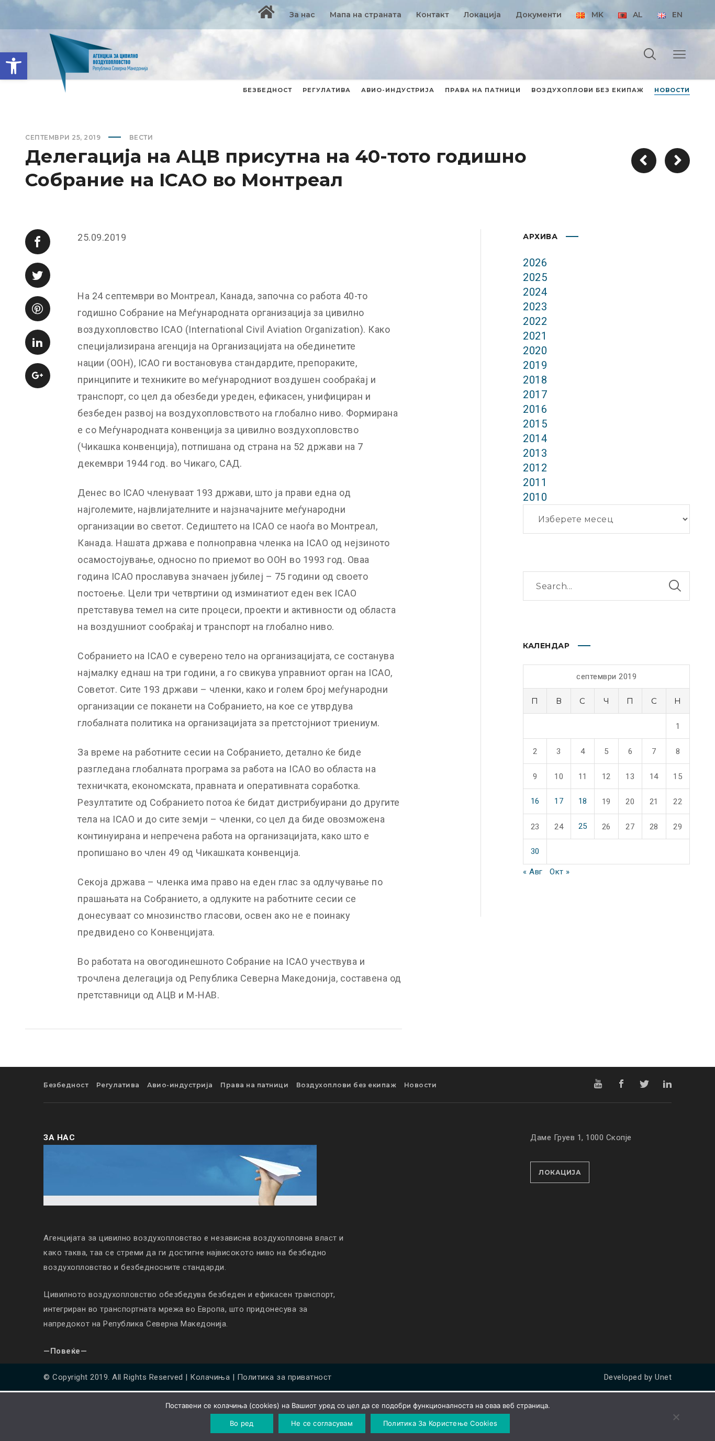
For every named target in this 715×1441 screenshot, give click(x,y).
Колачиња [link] (210, 1377)
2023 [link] (535, 306)
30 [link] (535, 851)
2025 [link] (535, 277)
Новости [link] (420, 1085)
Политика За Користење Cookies (440, 1423)
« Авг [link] (533, 871)
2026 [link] (535, 262)
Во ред (242, 1423)
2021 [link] (535, 336)
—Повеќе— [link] (65, 1351)
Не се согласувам (322, 1423)
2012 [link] (535, 467)
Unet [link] (663, 1377)
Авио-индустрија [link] (180, 1085)
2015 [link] (535, 424)
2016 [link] (535, 409)
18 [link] (582, 801)
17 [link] (558, 801)
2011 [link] (535, 482)
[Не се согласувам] (675, 1418)
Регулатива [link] (118, 1085)
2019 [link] (535, 365)
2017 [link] (535, 394)
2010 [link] (535, 497)
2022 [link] (535, 321)
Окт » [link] (560, 871)
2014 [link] (535, 438)
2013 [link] (535, 453)
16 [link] (535, 801)
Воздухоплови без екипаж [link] (346, 1085)
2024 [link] (535, 292)
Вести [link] (141, 137)
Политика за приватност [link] (284, 1377)
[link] (13, 66)
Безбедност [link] (65, 1085)
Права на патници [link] (254, 1085)
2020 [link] (535, 350)
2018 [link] (535, 380)
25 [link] (582, 826)
